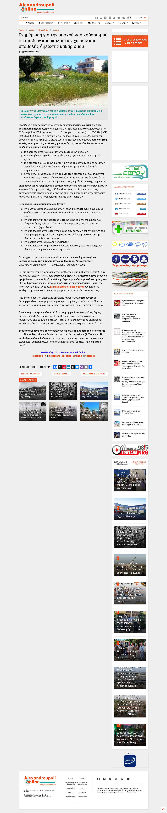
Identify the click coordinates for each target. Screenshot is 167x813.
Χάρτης (82, 788)
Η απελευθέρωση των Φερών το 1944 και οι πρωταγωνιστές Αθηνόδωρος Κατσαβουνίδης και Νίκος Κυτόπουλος (133, 381)
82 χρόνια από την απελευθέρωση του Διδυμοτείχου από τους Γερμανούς (31, 393)
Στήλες (109, 23)
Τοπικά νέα (63, 23)
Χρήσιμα (122, 23)
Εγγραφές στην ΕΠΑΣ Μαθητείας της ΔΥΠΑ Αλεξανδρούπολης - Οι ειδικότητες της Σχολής (129, 595)
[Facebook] (96, 18)
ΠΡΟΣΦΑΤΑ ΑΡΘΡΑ (124, 294)
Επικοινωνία (82, 796)
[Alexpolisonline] (123, 18)
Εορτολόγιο (71, 788)
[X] (101, 18)
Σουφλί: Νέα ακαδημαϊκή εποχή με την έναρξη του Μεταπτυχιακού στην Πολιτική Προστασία (129, 623)
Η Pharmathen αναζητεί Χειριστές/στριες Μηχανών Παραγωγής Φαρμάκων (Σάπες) (92, 393)
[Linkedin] (110, 18)
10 (118, 724)
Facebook (37, 355)
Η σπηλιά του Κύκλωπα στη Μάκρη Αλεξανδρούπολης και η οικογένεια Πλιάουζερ (92, 414)
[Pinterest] (114, 18)
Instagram (54, 355)
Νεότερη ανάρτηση (30, 374)
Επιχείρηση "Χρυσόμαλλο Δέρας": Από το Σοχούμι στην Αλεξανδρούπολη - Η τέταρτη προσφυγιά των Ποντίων (62, 412)
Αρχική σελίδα (61, 374)
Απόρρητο (82, 792)
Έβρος (31, 30)
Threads (66, 355)
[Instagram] (105, 18)
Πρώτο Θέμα (43, 30)
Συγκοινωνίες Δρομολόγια (82, 783)
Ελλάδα (56, 30)
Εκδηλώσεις (95, 23)
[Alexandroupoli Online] (36, 12)
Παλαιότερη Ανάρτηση (94, 374)
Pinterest (89, 355)
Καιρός (82, 778)
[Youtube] (118, 18)
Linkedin (77, 355)
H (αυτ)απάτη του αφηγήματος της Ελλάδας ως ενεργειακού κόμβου (133, 303)
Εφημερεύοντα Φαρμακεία (70, 783)
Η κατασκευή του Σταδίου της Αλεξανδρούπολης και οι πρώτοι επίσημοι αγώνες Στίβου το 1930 (32, 414)
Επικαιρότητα (46, 23)
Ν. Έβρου (137, 23)
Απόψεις (79, 23)
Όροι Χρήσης (70, 796)
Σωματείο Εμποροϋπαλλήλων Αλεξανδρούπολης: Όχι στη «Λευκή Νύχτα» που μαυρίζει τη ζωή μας (130, 736)
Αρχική (31, 23)
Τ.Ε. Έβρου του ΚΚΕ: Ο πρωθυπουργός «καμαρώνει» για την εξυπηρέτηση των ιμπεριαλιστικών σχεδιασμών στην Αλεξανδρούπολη (129, 676)
